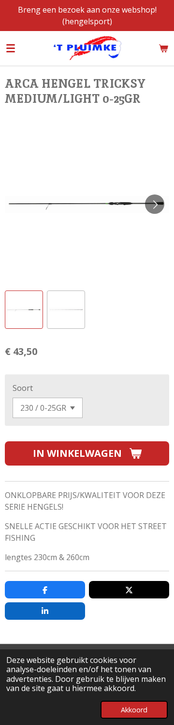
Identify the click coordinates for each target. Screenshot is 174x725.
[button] (24, 309)
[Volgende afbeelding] (154, 204)
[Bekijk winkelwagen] (163, 48)
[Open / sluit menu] (10, 48)
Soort (23, 388)
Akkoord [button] (134, 709)
